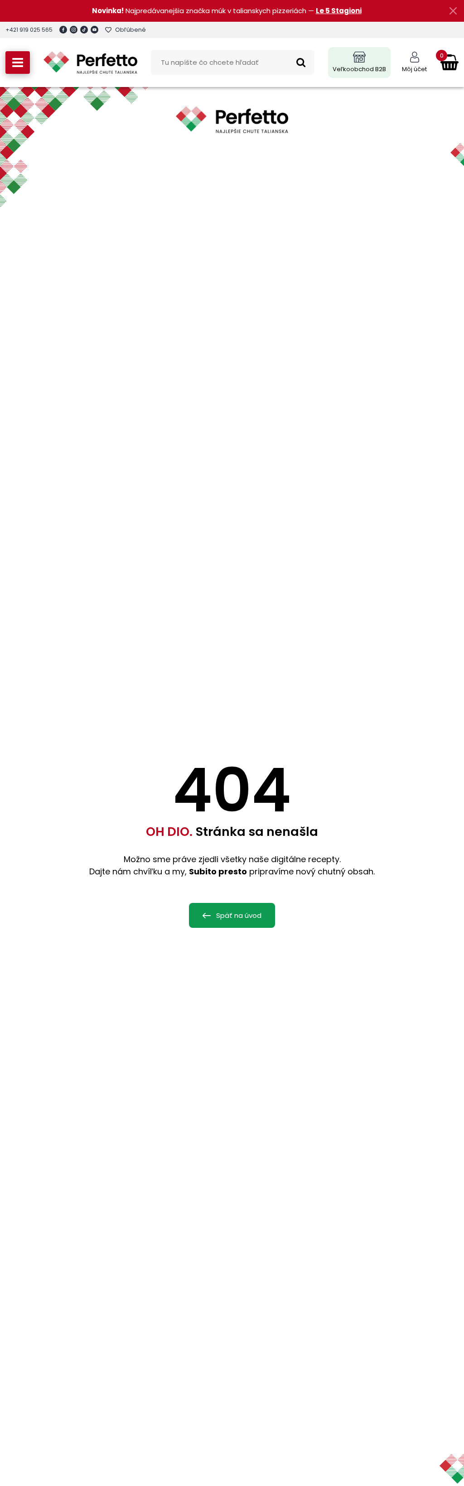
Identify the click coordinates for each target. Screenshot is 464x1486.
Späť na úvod (238, 915)
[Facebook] (63, 30)
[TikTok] (84, 30)
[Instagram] (73, 30)
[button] (17, 62)
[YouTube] (94, 30)
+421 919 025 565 (29, 30)
